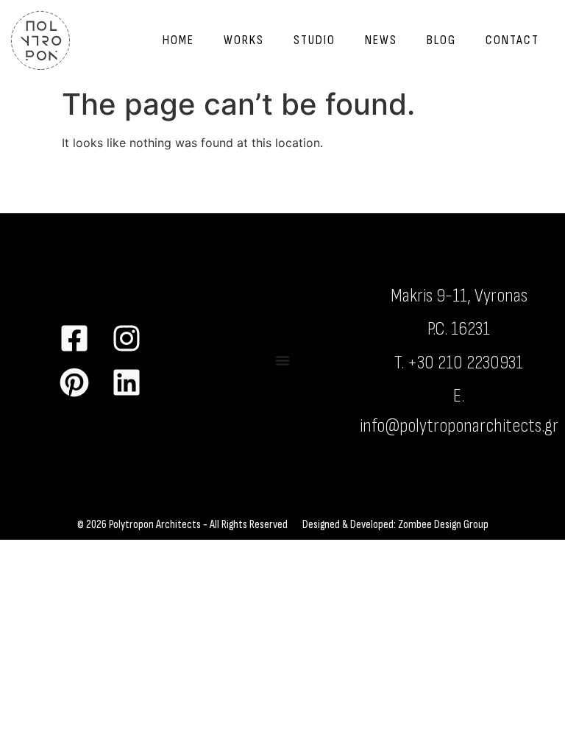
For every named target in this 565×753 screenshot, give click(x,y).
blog (441, 40)
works (244, 40)
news (381, 40)
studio (314, 40)
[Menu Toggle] (282, 360)
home (178, 40)
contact (512, 40)
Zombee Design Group (443, 525)
